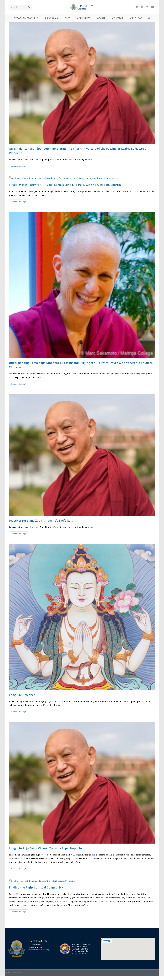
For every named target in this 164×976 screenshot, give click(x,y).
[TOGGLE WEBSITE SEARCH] (149, 18)
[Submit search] (29, 7)
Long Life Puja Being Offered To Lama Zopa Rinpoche (46, 848)
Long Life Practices (22, 695)
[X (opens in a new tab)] (136, 6)
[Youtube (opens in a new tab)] (152, 6)
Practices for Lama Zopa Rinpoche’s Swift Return (42, 520)
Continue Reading (19, 165)
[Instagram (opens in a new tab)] (147, 6)
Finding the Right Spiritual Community (36, 887)
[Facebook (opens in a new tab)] (142, 6)
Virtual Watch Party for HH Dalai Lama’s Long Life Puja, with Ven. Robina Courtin (65, 185)
